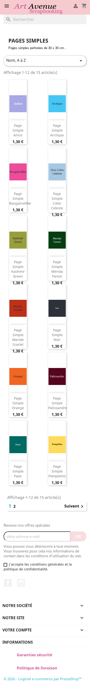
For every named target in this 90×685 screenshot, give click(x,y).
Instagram (21, 583)
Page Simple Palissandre (57, 403)
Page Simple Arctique (57, 130)
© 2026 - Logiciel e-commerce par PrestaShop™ (43, 678)
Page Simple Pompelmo (57, 471)
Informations (17, 642)
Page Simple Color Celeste (57, 200)
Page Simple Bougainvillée (20, 198)
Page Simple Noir (57, 335)
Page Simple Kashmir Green (18, 269)
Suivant (74, 506)
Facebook (8, 583)
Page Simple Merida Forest (57, 269)
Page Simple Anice (18, 130)
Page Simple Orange (18, 403)
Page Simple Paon (18, 471)
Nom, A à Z (45, 61)
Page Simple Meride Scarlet (18, 337)
